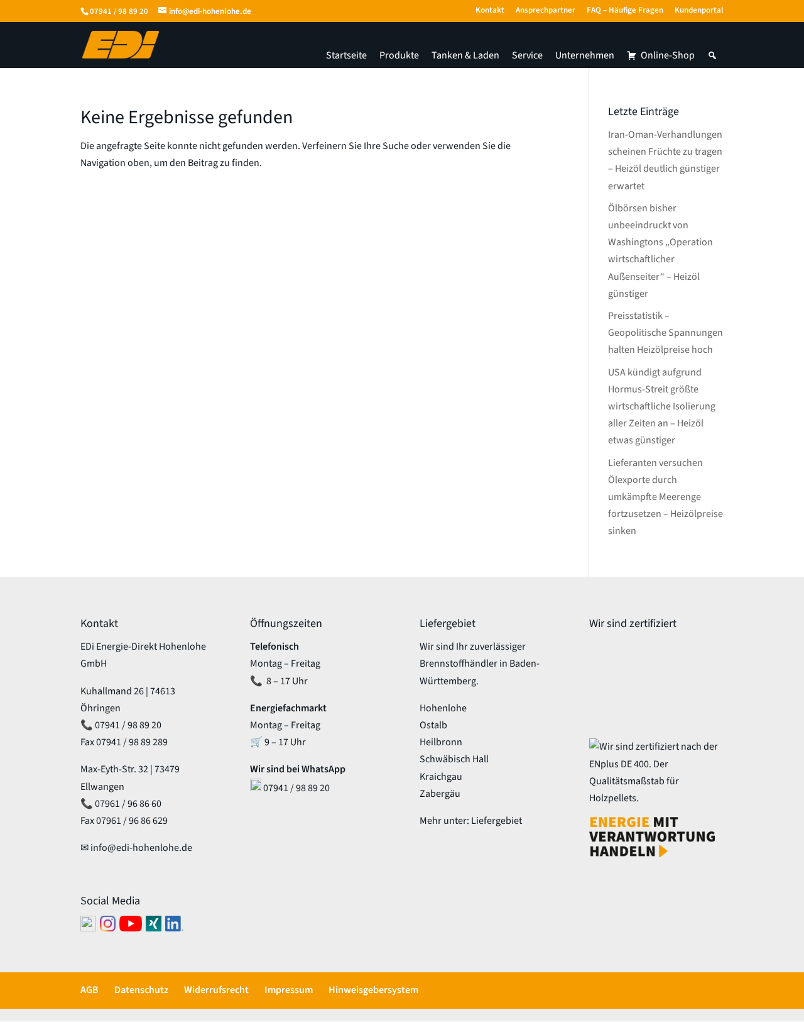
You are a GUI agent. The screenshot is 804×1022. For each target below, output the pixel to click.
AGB (89, 990)
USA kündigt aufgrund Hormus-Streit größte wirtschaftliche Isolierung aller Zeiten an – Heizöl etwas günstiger (661, 406)
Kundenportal (699, 11)
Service (527, 55)
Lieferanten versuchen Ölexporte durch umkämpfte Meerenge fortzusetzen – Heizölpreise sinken (665, 497)
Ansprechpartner (545, 11)
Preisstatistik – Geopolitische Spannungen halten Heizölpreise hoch (665, 333)
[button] (712, 55)
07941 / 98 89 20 (119, 11)
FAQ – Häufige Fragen (625, 11)
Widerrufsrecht (216, 990)
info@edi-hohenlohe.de (141, 848)
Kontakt (489, 11)
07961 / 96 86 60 (128, 804)
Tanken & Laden (465, 55)
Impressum (288, 990)
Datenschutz (141, 990)
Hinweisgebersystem (373, 990)
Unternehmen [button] (584, 55)
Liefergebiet (496, 821)
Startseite (346, 55)
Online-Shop (668, 55)
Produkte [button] (399, 55)
